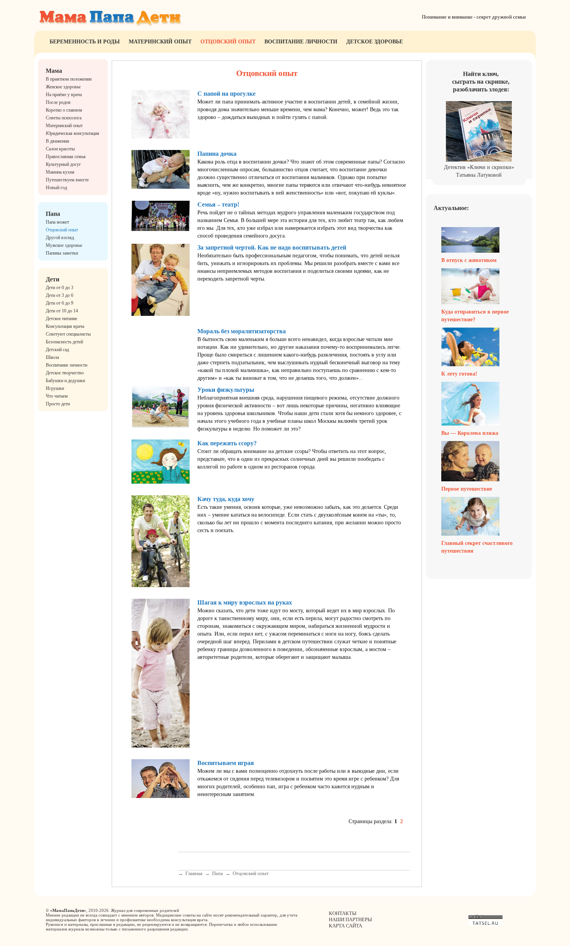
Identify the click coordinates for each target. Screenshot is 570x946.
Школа (52, 357)
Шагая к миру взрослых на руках (244, 602)
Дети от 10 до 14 (62, 311)
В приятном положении (69, 79)
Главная (193, 873)
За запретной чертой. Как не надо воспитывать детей (271, 247)
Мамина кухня (60, 172)
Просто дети (58, 404)
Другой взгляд (60, 237)
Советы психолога (63, 118)
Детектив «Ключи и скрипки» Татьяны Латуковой (479, 171)
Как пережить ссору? (227, 443)
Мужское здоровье (64, 245)
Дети (52, 279)
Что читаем (57, 396)
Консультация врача (65, 326)
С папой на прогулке (226, 93)
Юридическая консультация (72, 133)
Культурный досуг (63, 164)
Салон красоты (60, 149)
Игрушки (55, 388)
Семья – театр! (218, 204)
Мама (54, 70)
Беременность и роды (85, 42)
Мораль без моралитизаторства (241, 331)
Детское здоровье (374, 42)
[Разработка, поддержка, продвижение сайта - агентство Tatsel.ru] (485, 924)
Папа (53, 213)
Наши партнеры (350, 919)
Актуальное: (451, 208)
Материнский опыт (160, 42)
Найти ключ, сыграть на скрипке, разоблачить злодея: (481, 82)
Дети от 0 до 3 (59, 287)
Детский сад (57, 349)
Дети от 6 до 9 (59, 303)
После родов (58, 102)
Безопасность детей (64, 342)
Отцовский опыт (228, 42)
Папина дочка (217, 153)
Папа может (57, 222)
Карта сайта (345, 926)
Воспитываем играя (225, 763)
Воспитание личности (300, 42)
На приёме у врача (64, 94)
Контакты (342, 913)
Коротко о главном (64, 110)
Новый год (56, 187)
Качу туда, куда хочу (225, 499)
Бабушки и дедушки (65, 380)
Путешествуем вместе (67, 180)
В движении (57, 141)
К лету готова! (459, 374)
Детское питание (61, 318)
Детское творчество (65, 373)
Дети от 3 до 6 (59, 295)
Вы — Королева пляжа (469, 433)
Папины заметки (62, 253)
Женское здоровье (63, 87)
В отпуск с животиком (469, 260)
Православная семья (66, 156)
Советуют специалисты (68, 334)
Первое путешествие (466, 489)
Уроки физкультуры (225, 389)
